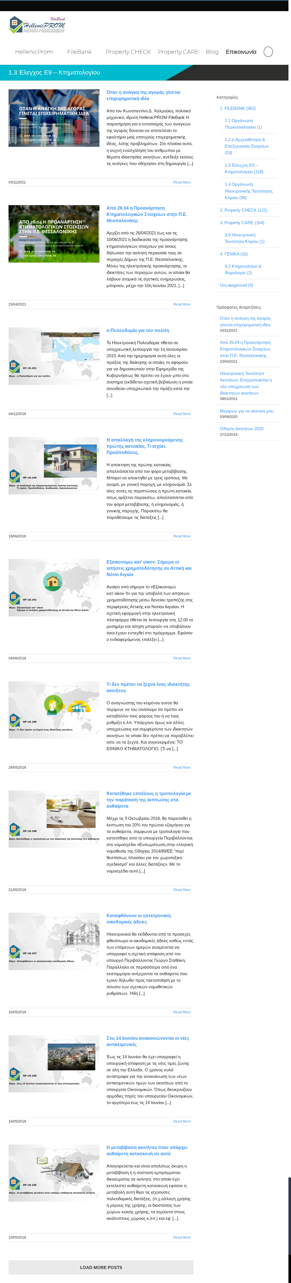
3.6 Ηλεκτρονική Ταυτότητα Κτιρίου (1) (245, 238)
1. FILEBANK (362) (238, 108)
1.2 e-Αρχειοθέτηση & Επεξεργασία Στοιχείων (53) (247, 146)
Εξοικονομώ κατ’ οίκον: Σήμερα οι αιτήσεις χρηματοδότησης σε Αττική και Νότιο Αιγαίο (149, 568)
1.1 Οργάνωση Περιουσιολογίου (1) (243, 123)
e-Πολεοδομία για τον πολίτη (138, 330)
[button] (268, 51)
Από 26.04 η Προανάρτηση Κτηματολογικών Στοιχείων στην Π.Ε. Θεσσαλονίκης (147, 214)
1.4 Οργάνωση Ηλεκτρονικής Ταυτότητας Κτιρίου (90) (249, 191)
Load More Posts (101, 1267)
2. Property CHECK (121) (243, 210)
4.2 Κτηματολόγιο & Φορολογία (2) (243, 269)
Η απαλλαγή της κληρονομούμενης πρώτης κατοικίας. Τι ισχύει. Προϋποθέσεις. (145, 446)
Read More (182, 182)
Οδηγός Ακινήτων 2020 (241, 428)
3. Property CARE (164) (242, 222)
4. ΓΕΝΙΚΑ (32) (234, 253)
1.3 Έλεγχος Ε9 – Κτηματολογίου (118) (244, 168)
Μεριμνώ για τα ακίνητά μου (246, 411)
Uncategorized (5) (236, 285)
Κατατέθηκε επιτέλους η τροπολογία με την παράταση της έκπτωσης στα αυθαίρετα (149, 799)
